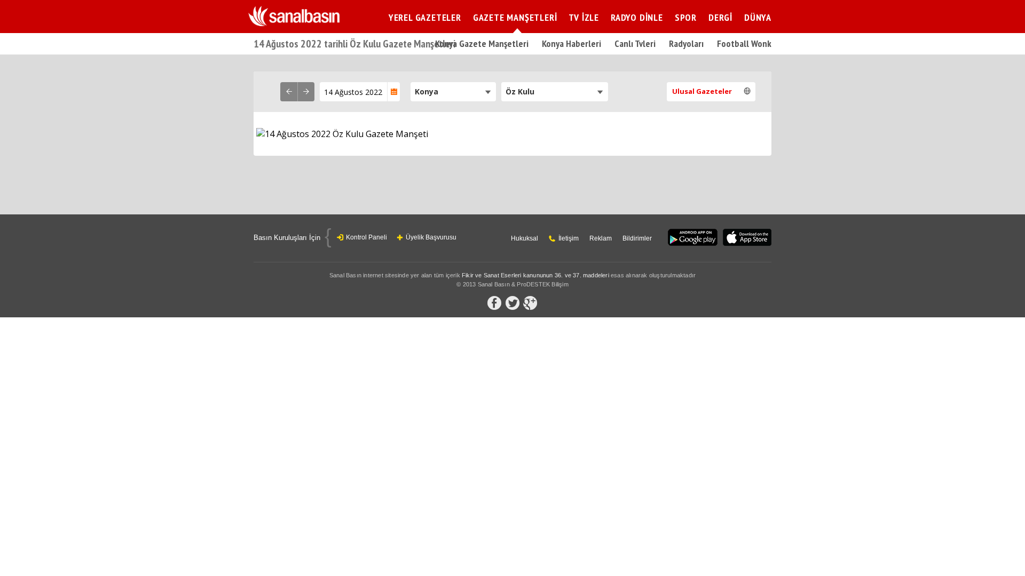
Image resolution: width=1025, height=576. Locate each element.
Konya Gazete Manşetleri (482, 43)
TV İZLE (584, 17)
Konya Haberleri (571, 43)
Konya (426, 91)
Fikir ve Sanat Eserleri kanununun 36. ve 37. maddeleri (535, 275)
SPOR (686, 17)
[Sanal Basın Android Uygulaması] (693, 238)
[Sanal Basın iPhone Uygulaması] (747, 238)
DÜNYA (757, 17)
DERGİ (720, 17)
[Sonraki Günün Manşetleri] (305, 91)
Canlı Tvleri (635, 43)
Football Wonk (744, 43)
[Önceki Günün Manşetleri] (288, 91)
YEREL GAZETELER (425, 17)
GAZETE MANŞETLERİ (515, 17)
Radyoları (686, 43)
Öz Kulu (520, 91)
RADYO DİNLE (637, 17)
